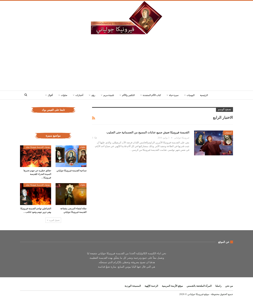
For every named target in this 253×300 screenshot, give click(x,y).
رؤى (93, 95)
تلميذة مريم (108, 95)
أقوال (50, 95)
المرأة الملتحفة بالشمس (199, 285)
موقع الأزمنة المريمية (172, 285)
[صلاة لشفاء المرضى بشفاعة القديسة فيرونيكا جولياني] (71, 194)
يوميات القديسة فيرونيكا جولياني (36, 147)
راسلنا (218, 285)
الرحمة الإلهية (151, 285)
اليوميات (190, 95)
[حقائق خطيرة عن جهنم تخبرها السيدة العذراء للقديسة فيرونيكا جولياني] (35, 156)
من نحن (229, 285)
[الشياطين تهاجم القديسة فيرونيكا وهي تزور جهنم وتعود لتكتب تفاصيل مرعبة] (35, 194)
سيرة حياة (174, 95)
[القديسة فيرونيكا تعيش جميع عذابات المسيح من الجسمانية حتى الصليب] (213, 143)
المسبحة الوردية (133, 285)
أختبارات (79, 95)
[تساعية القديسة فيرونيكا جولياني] (71, 156)
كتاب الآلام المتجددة (152, 95)
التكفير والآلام (128, 95)
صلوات (64, 95)
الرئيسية (204, 95)
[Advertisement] (126, 63)
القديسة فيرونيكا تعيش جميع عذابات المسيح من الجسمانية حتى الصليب (147, 132)
